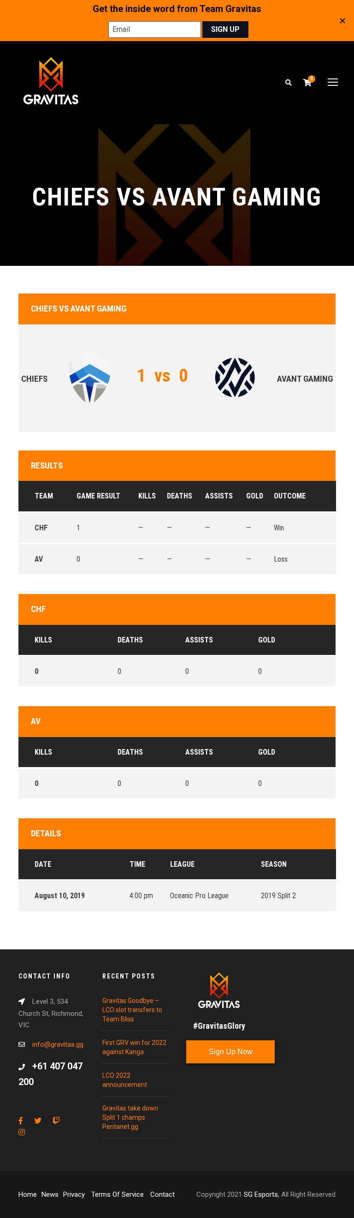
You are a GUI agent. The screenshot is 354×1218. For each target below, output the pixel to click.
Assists (199, 640)
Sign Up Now (231, 1052)
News (50, 1194)
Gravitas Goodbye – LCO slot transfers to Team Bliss (132, 1010)
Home (27, 1194)
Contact (162, 1194)
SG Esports (261, 1194)
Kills (43, 640)
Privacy (75, 1194)
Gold (266, 640)
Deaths (130, 640)
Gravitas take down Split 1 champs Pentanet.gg (130, 1117)
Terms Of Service (118, 1194)
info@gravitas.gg (57, 1044)
